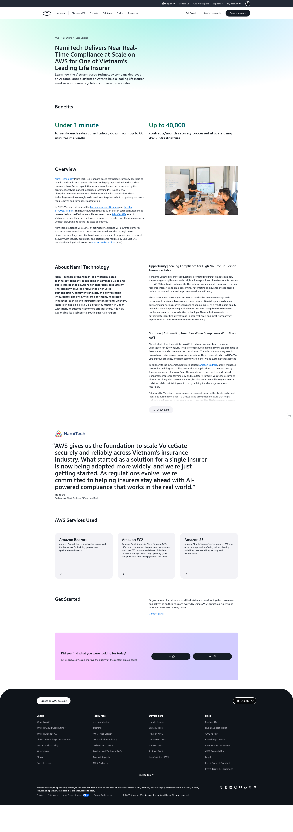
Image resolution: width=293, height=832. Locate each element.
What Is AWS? (44, 721)
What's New (43, 751)
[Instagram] (235, 787)
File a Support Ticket (216, 727)
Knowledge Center (215, 739)
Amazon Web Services (103, 242)
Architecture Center (103, 745)
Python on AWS (157, 739)
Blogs (40, 757)
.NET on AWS (156, 733)
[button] (78, 13)
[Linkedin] (231, 787)
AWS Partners (100, 763)
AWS (57, 37)
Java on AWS (156, 745)
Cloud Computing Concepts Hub (54, 739)
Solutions (67, 37)
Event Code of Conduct (217, 763)
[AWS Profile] (247, 3)
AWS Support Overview (217, 745)
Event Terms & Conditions (219, 768)
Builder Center (157, 721)
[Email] (255, 787)
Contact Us (211, 721)
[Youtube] (245, 787)
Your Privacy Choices (72, 795)
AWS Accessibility (214, 751)
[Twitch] (240, 787)
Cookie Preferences (103, 795)
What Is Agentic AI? (47, 733)
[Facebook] (226, 787)
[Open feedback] (289, 416)
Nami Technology (64, 178)
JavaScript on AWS (159, 757)
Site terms (53, 795)
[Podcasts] (250, 787)
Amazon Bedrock (208, 364)
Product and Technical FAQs (107, 751)
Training (97, 727)
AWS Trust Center (102, 733)
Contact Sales (156, 613)
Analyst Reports (101, 757)
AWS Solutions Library (105, 739)
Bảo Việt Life (119, 214)
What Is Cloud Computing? (51, 727)
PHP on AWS (156, 751)
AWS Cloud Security (47, 745)
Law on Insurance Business (104, 206)
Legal (208, 757)
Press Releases (44, 763)
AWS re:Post (211, 733)
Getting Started (101, 721)
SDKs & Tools (156, 727)
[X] (221, 787)
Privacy (40, 795)
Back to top (145, 774)
